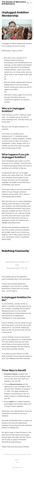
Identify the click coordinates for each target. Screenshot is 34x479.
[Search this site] (28, 2)
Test (17, 462)
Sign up (17, 459)
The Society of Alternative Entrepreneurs (14, 3)
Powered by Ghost (17, 467)
